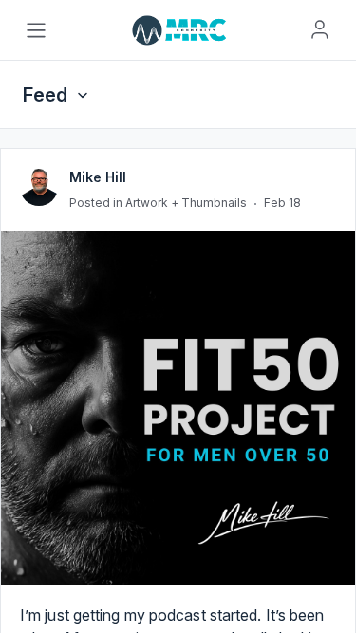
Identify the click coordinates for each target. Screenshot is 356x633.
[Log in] (320, 29)
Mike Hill (97, 288)
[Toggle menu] (36, 30)
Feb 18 (282, 314)
